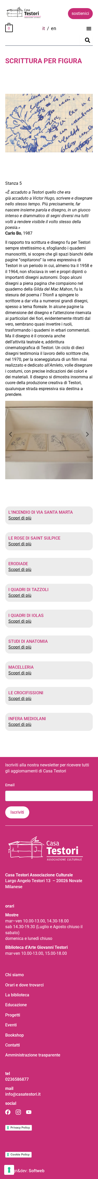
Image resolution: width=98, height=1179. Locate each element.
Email (10, 785)
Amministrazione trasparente (32, 1055)
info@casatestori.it (23, 1094)
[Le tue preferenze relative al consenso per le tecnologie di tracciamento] (9, 1170)
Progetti (12, 1015)
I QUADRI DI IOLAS (26, 615)
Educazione (16, 1004)
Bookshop (14, 1035)
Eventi (11, 1024)
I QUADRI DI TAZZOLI (28, 589)
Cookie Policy (20, 1154)
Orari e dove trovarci (24, 984)
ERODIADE (18, 563)
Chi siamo (14, 974)
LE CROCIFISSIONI (25, 692)
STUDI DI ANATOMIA (28, 641)
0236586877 (17, 1079)
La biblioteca (17, 994)
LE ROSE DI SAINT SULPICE (34, 538)
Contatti (12, 1045)
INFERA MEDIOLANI (27, 718)
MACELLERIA (21, 667)
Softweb (36, 1170)
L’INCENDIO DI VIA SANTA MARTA (40, 512)
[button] (89, 28)
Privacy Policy (20, 1127)
